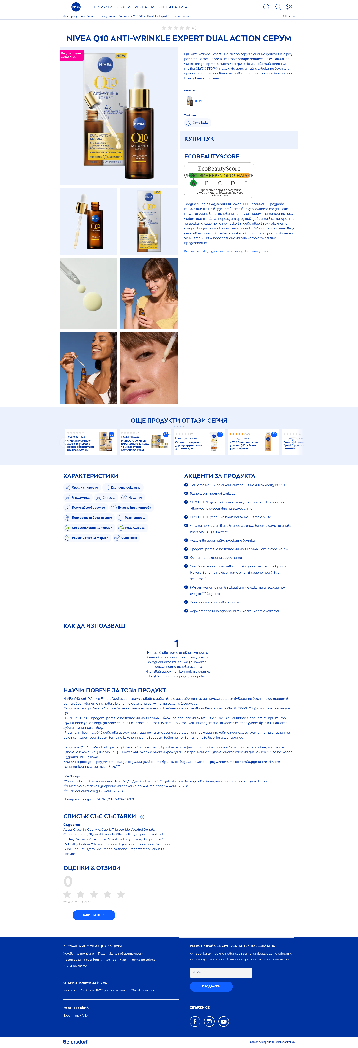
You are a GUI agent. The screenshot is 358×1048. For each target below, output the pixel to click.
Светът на (173, 7)
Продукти (103, 7)
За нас (111, 959)
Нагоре (290, 16)
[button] (111, 434)
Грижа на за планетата (103, 990)
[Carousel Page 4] (183, 426)
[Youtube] (223, 1021)
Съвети (123, 7)
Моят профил (76, 1008)
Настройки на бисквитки (82, 959)
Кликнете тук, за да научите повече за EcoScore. (226, 251)
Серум (123, 16)
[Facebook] (195, 1021)
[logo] (76, 8)
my (81, 1015)
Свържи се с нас (143, 990)
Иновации (144, 7)
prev (65, 442)
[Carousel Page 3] (180, 426)
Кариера (69, 990)
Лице (90, 16)
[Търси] (266, 8)
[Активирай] (289, 8)
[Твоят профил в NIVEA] (277, 8)
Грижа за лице (106, 16)
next (293, 442)
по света (75, 966)
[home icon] (64, 16)
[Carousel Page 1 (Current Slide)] (174, 426)
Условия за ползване (78, 953)
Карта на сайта (143, 959)
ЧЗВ (123, 959)
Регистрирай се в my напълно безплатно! (233, 946)
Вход (67, 1015)
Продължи (211, 986)
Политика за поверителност (120, 953)
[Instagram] (209, 1021)
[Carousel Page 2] (177, 426)
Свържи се (200, 1008)
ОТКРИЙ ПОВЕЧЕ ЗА (85, 983)
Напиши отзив (94, 915)
